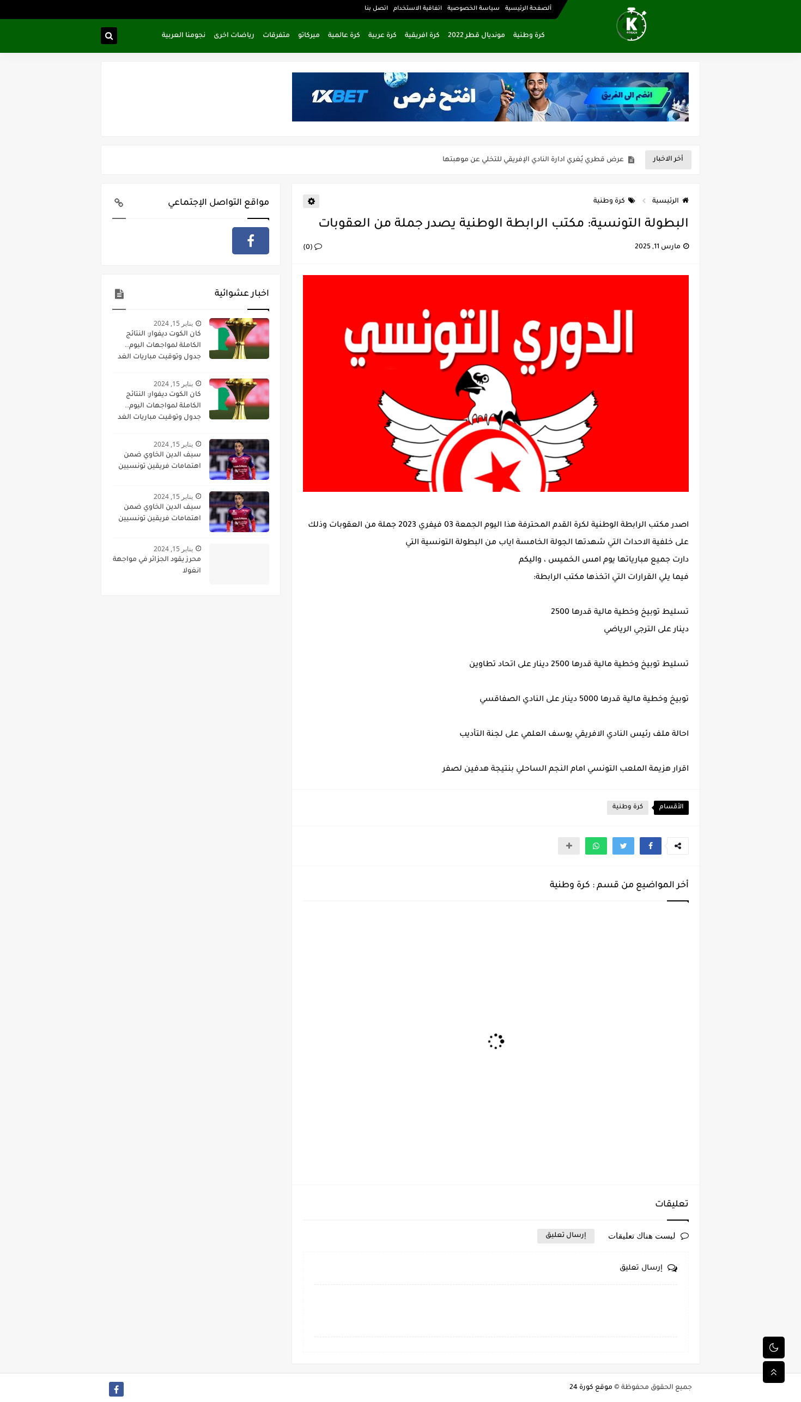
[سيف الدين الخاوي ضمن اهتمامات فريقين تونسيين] (239, 459)
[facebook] (250, 240)
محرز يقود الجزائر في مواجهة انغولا (157, 565)
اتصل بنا (376, 8)
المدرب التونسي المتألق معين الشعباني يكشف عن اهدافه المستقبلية (513, 160)
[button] (651, 846)
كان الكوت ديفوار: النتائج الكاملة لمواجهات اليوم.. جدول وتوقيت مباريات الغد (159, 346)
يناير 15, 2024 (173, 323)
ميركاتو (309, 36)
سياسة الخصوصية (473, 8)
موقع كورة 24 (590, 1388)
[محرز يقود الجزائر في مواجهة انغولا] (239, 564)
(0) (308, 248)
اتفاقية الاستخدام (417, 8)
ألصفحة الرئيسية (528, 8)
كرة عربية (382, 36)
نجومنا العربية (183, 36)
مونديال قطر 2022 (476, 36)
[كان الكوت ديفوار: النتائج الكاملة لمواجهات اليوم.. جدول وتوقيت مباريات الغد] (239, 338)
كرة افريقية (422, 36)
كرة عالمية (344, 36)
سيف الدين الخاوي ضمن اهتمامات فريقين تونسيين (159, 461)
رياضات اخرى (234, 36)
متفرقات (276, 36)
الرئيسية (665, 201)
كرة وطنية (529, 36)
